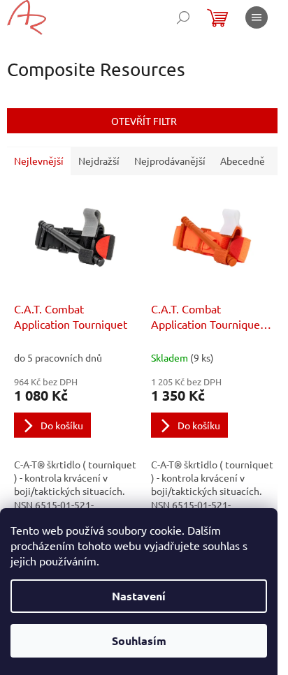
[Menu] (257, 17)
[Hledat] (183, 17)
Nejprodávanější (170, 160)
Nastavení (139, 595)
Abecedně (242, 160)
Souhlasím (139, 640)
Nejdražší (99, 160)
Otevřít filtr (144, 120)
